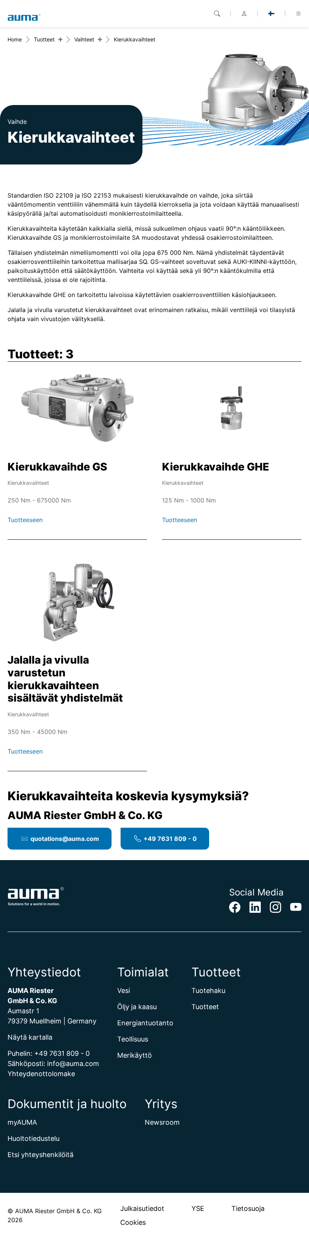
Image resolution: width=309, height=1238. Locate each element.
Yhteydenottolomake (41, 1074)
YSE (197, 1208)
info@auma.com (73, 1063)
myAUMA (22, 1122)
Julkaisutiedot (142, 1208)
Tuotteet (44, 39)
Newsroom (162, 1122)
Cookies (133, 1222)
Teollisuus (132, 1039)
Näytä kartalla (30, 1037)
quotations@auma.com (65, 838)
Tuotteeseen (26, 520)
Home (15, 39)
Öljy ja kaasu (137, 1007)
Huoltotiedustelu (34, 1138)
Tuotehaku (208, 990)
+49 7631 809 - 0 (170, 838)
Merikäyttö (134, 1055)
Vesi (123, 990)
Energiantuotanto (145, 1023)
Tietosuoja (248, 1208)
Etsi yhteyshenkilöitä (40, 1155)
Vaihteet (84, 39)
